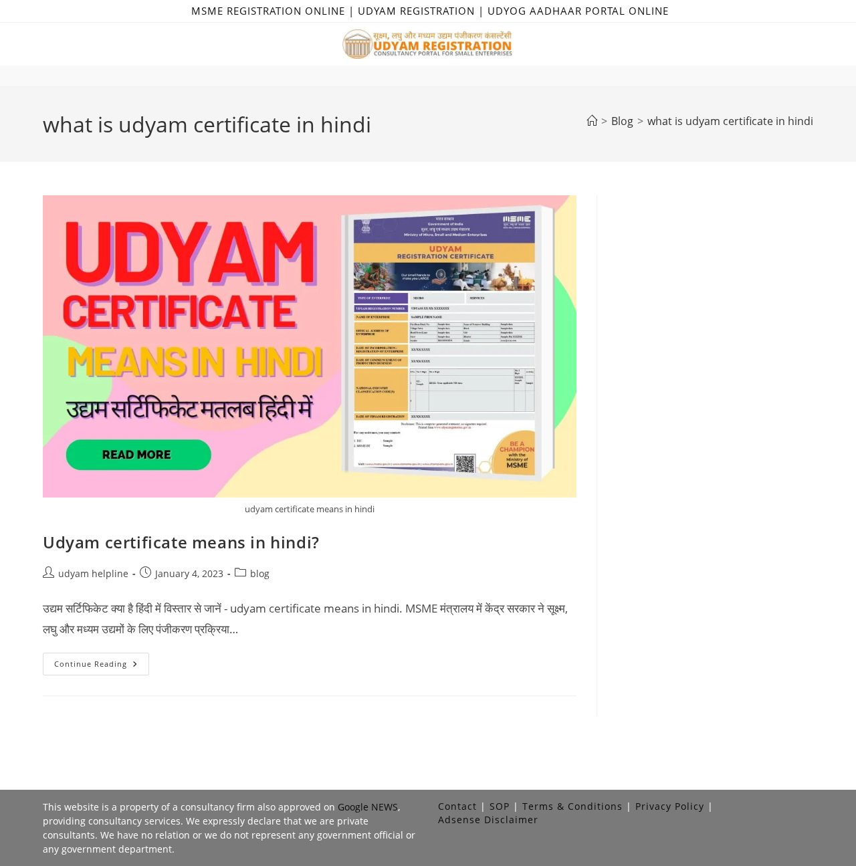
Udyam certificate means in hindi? (181, 542)
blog (260, 573)
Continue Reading (101, 666)
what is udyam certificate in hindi (730, 121)
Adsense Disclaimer (488, 819)
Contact (457, 806)
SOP (500, 806)
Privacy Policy (669, 806)
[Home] (591, 121)
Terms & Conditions (572, 806)
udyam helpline (93, 573)
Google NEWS (368, 806)
